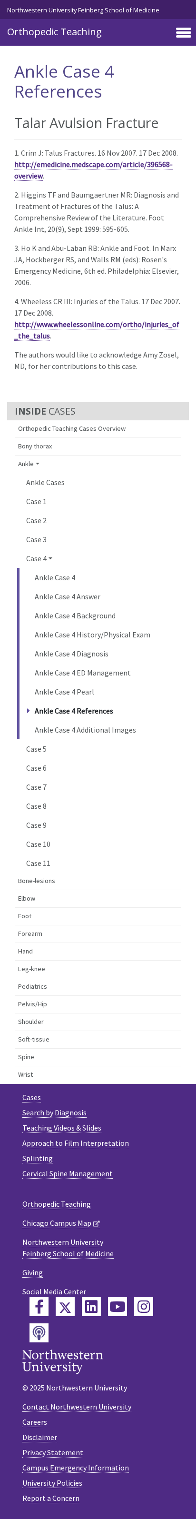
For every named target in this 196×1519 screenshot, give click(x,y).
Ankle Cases (45, 482)
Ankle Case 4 (55, 577)
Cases (31, 1097)
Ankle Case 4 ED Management (83, 672)
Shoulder (31, 1021)
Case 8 (36, 806)
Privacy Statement (52, 1452)
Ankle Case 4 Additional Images (85, 730)
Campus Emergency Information (75, 1467)
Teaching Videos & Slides (61, 1127)
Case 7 (36, 787)
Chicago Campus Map (56, 1223)
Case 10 (38, 844)
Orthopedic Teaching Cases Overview (72, 428)
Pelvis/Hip (32, 1004)
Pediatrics (32, 986)
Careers (34, 1422)
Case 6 (36, 768)
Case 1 (36, 501)
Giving (32, 1272)
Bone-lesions (36, 880)
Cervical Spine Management (67, 1173)
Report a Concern (50, 1498)
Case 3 (36, 539)
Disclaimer (39, 1437)
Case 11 (38, 863)
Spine (26, 1056)
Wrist (25, 1074)
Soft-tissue (33, 1039)
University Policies (52, 1483)
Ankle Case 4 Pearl (64, 691)
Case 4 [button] (36, 558)
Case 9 (36, 825)
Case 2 (36, 520)
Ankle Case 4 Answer (67, 596)
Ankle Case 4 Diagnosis (71, 653)
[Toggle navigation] (183, 33)
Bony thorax (35, 446)
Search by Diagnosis (54, 1112)
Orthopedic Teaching (54, 31)
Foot (24, 916)
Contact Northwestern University (76, 1406)
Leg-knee (31, 968)
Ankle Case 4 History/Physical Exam (92, 634)
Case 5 (36, 749)
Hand (25, 951)
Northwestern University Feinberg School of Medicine (83, 10)
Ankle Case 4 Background (75, 615)
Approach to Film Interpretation (75, 1143)
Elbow (26, 898)
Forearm (30, 933)
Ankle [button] (26, 463)
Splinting (37, 1158)
